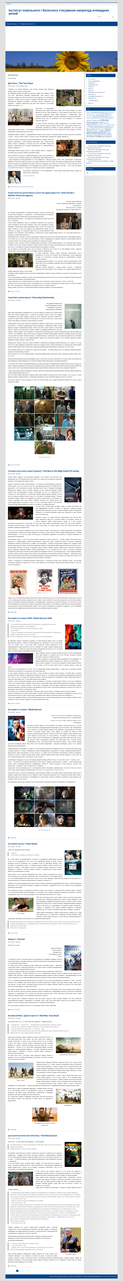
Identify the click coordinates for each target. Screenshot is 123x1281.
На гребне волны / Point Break (22, 843)
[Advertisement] (61, 38)
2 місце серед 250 (72, 375)
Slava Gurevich (94, 126)
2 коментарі (13, 612)
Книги (89, 90)
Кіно (26, 86)
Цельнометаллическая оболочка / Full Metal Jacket (32, 1135)
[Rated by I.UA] (90, 173)
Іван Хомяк (106, 131)
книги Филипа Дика (75, 517)
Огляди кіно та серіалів (26, 24)
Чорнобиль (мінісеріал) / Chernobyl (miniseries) (31, 297)
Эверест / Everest (16, 939)
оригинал (57, 657)
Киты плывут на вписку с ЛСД (102, 134)
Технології (91, 98)
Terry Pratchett (97, 128)
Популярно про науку (94, 96)
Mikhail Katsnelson (97, 121)
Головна (9, 4)
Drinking (110, 117)
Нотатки (90, 94)
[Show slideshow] (45, 457)
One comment (14, 933)
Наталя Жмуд (89, 135)
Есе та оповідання (93, 81)
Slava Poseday (106, 126)
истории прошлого (34, 753)
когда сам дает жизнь (20, 779)
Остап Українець (108, 135)
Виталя (90, 157)
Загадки (90, 83)
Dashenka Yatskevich (91, 115)
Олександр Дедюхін (98, 135)
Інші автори (21, 86)
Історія (90, 87)
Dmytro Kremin (100, 117)
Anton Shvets (105, 114)
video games (101, 129)
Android (98, 113)
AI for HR (90, 79)
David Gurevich (103, 115)
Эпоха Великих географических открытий (99, 136)
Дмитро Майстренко (96, 133)
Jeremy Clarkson (93, 120)
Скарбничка (93, 100)
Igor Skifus (109, 118)
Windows (96, 131)
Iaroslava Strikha (102, 118)
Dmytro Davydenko (28, 175)
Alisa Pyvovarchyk (90, 113)
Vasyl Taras (93, 129)
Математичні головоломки (95, 92)
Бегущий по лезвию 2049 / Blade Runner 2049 (30, 618)
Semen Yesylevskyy (101, 124)
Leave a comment (15, 186)
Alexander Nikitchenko (98, 112)
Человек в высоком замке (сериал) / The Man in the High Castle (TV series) (43, 471)
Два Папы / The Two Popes (20, 83)
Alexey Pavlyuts (110, 112)
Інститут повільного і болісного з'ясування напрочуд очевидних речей (59, 11)
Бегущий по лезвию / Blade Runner (25, 709)
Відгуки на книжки (12, 24)
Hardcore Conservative (91, 118)
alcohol (88, 112)
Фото (89, 103)
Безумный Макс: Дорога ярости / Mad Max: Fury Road (33, 1015)
